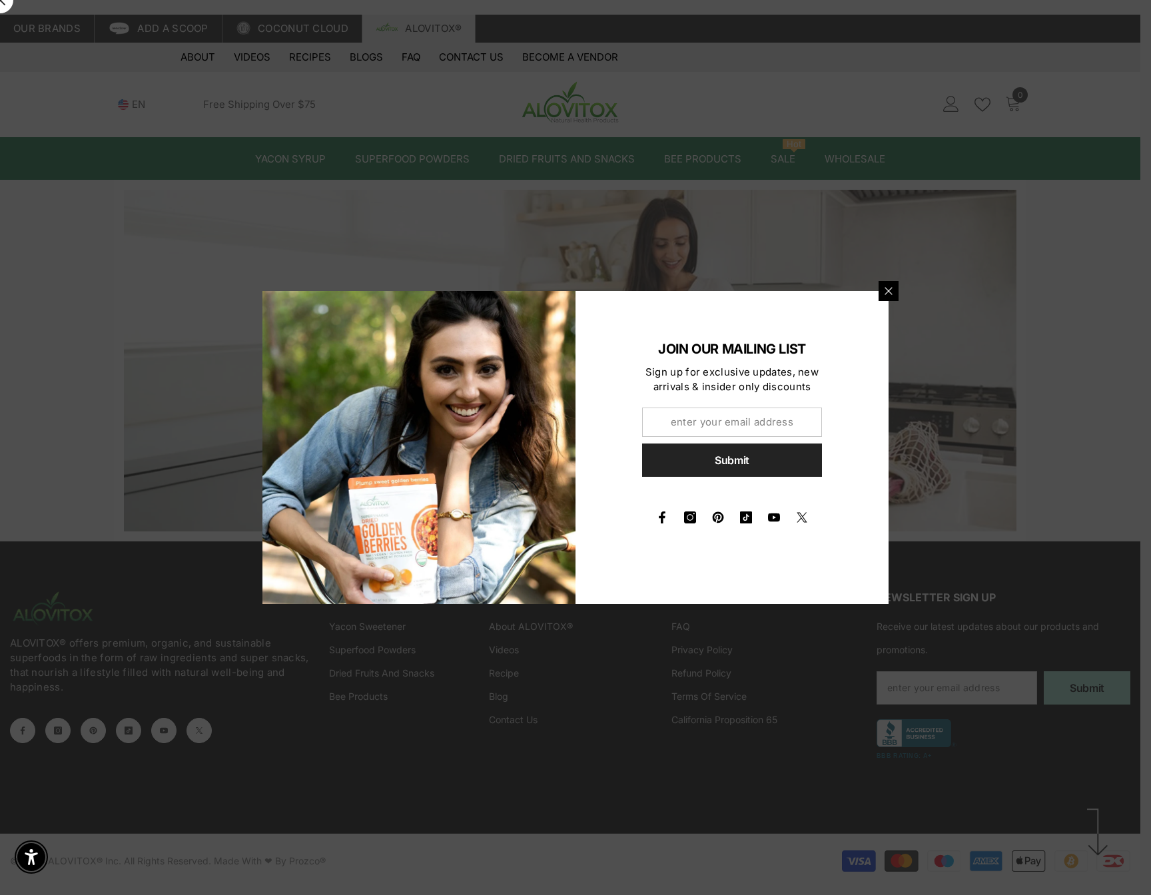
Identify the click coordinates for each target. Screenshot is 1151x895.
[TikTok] (746, 517)
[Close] (889, 291)
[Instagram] (690, 517)
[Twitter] (802, 517)
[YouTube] (774, 517)
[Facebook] (662, 517)
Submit (732, 460)
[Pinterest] (718, 517)
